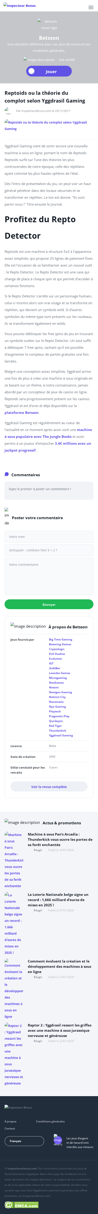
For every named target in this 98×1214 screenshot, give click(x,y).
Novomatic (56, 702)
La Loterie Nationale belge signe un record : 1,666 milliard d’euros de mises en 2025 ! (58, 899)
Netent (54, 687)
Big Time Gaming (60, 639)
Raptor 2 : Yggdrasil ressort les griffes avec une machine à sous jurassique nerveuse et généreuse (59, 1030)
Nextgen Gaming (60, 692)
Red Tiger (55, 726)
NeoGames (56, 683)
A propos (10, 1121)
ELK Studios (57, 654)
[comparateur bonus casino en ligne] (19, 6)
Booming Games (60, 644)
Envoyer (49, 604)
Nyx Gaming (57, 707)
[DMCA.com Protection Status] (22, 1204)
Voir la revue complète (49, 787)
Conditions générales (50, 1121)
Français (15, 1141)
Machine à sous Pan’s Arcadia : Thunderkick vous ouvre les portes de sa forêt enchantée (60, 839)
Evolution (55, 659)
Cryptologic (56, 649)
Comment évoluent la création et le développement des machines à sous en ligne (59, 966)
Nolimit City (57, 697)
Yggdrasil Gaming (61, 735)
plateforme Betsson (22, 412)
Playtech (55, 711)
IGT (51, 663)
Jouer (51, 71)
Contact (10, 1128)
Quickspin (56, 721)
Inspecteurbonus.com (22, 1168)
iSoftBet (54, 668)
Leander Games (59, 673)
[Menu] (90, 7)
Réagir (38, 850)
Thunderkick (57, 731)
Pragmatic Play (59, 716)
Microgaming (58, 678)
